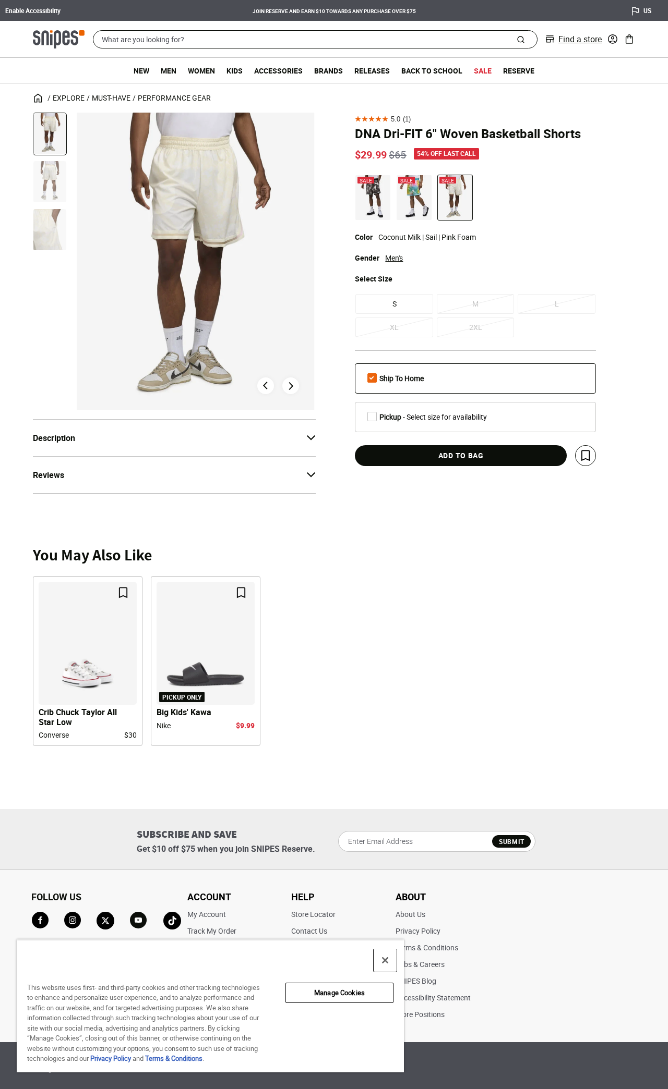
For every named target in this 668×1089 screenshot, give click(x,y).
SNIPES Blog (416, 981)
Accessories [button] (278, 71)
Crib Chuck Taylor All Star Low (78, 717)
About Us (410, 914)
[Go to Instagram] (72, 920)
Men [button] (168, 71)
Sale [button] (483, 71)
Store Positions (420, 1014)
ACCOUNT (209, 896)
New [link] (141, 71)
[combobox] (315, 39)
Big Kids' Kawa (184, 712)
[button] (612, 39)
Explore (69, 98)
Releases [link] (372, 71)
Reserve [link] (518, 71)
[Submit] (520, 39)
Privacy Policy (418, 931)
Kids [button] (234, 71)
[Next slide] (290, 385)
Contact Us (309, 931)
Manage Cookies (339, 992)
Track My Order (211, 931)
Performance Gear (174, 98)
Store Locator (313, 914)
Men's (394, 258)
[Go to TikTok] (172, 920)
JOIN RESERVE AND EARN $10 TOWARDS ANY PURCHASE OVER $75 (334, 11)
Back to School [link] (431, 71)
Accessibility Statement (433, 997)
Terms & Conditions (427, 947)
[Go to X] (105, 920)
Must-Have (111, 98)
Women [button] (201, 71)
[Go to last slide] (265, 385)
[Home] (59, 38)
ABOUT (411, 896)
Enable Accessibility (33, 10)
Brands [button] (328, 71)
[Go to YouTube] (139, 920)
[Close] (385, 960)
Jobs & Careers (420, 964)
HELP (303, 896)
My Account (206, 914)
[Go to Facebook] (40, 920)
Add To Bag (461, 455)
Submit (511, 841)
